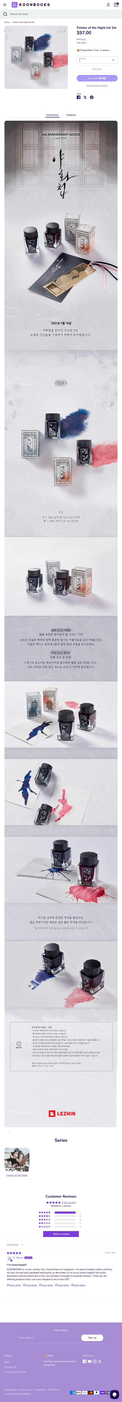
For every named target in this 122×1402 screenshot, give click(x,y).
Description (52, 115)
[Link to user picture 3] (46, 1290)
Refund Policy (53, 1390)
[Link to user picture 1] (14, 1290)
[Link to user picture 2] (30, 1290)
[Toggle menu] (5, 5)
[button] (45, 1213)
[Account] (108, 3)
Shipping (71, 115)
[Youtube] (90, 1361)
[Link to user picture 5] (78, 1290)
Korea (83, 39)
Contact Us (10, 1367)
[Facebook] (84, 1361)
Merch (83, 42)
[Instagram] (95, 1361)
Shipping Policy (10, 1390)
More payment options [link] (97, 85)
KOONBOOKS (25, 1394)
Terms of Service (25, 1390)
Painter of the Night (17, 1175)
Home (6, 22)
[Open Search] (5, 14)
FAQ (6, 1362)
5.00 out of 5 (69, 1202)
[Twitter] (100, 1361)
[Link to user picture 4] (62, 1290)
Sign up (92, 1337)
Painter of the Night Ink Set (23, 22)
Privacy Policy (40, 1390)
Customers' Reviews (15, 1372)
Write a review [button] (61, 1234)
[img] (14, 1253)
